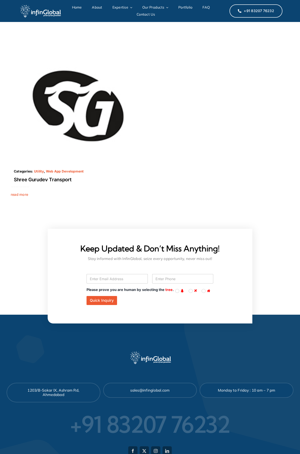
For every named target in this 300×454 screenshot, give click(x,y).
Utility (39, 171)
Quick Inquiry (102, 300)
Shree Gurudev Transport (42, 179)
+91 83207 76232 (150, 424)
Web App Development (65, 171)
